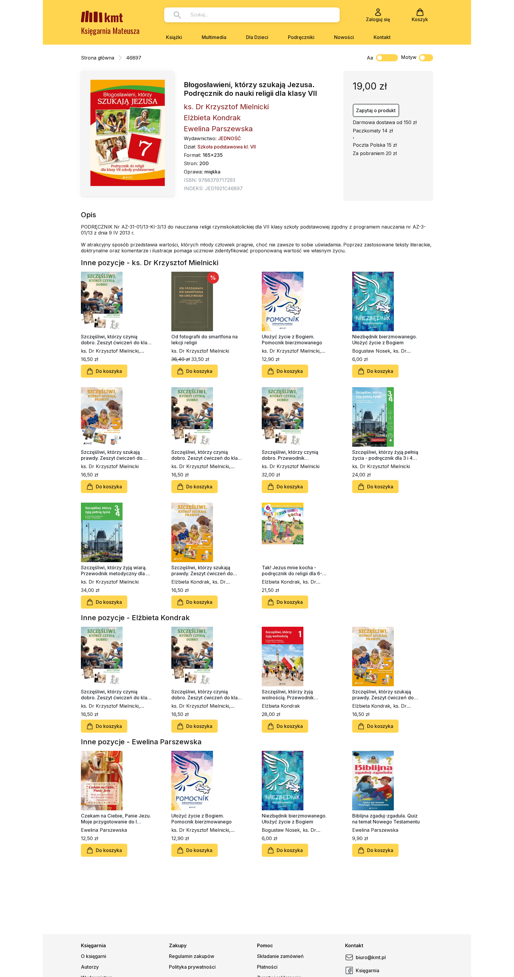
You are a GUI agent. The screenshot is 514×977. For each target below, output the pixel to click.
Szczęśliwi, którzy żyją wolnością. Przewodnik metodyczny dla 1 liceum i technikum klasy (290, 695)
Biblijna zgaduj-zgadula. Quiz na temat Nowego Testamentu (386, 819)
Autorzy (90, 967)
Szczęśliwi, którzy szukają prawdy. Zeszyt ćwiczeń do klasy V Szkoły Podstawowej (203, 570)
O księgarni (93, 956)
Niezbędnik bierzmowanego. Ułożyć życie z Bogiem (384, 340)
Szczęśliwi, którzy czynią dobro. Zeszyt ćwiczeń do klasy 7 (207, 455)
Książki (174, 37)
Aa (370, 58)
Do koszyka (109, 371)
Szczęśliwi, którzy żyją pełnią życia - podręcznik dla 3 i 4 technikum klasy (385, 455)
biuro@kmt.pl (371, 957)
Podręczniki (301, 37)
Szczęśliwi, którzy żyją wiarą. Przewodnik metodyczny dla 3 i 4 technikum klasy (116, 570)
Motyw (408, 57)
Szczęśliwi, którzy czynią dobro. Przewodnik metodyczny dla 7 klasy (290, 455)
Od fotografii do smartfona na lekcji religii (204, 340)
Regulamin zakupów (191, 956)
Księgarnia (367, 970)
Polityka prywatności (192, 967)
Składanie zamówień (280, 956)
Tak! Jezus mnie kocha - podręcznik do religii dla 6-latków (292, 570)
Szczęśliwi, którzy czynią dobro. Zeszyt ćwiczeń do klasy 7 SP (116, 340)
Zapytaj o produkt (376, 110)
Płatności (267, 967)
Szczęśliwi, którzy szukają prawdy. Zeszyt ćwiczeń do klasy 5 (111, 455)
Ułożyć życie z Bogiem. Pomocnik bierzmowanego (292, 340)
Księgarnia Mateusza (110, 30)
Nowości (344, 37)
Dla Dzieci (257, 37)
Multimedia (214, 37)
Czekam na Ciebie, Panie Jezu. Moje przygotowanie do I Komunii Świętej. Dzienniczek (116, 819)
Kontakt (382, 37)
